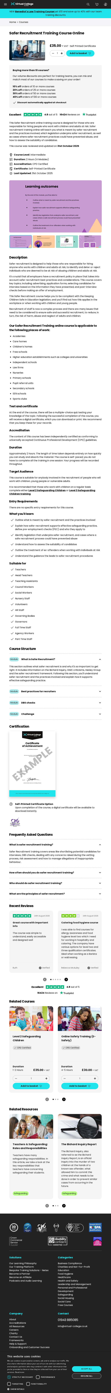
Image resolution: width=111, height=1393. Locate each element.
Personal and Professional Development (72, 1289)
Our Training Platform (21, 1266)
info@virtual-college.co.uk (72, 1326)
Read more (19, 1372)
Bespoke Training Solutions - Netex (29, 1270)
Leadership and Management (74, 1284)
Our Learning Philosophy (23, 1263)
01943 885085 (68, 1320)
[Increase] (62, 53)
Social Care (64, 1301)
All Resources (16, 1326)
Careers (13, 1330)
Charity (13, 1333)
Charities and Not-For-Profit (74, 1266)
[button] (38, 1389)
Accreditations (17, 1323)
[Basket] (97, 4)
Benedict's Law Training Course (34, 11)
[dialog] (55, 1372)
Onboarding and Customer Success (29, 1347)
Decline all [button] (86, 1376)
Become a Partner (19, 1273)
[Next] (66, 979)
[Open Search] (88, 4)
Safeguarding (65, 1294)
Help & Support (18, 1343)
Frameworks (16, 1340)
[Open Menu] (5, 4)
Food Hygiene (65, 1273)
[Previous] (45, 979)
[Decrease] (53, 53)
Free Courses (65, 1305)
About (12, 1319)
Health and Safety (68, 1280)
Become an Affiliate (20, 1277)
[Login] (105, 4)
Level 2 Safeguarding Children (47, 490)
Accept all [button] (86, 1369)
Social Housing (66, 1298)
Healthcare (64, 1277)
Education (63, 1270)
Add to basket (78, 53)
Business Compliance (70, 1263)
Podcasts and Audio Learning (25, 1280)
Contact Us (15, 1337)
